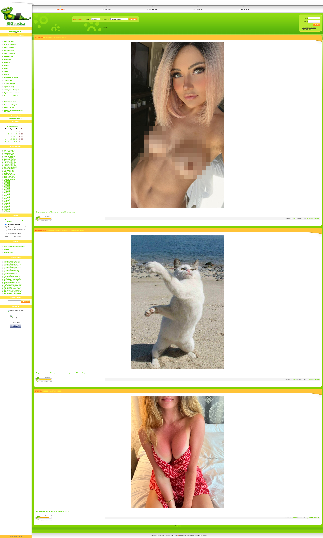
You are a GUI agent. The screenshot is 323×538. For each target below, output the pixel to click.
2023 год (7, 182)
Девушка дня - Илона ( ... (12, 270)
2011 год (7, 200)
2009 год (7, 203)
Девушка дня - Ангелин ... (13, 263)
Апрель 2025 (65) (10, 174)
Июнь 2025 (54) (9, 171)
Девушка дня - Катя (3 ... (12, 261)
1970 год (7, 211)
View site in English (10, 105)
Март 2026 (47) (9, 158)
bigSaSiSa (20, 536)
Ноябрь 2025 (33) (10, 164)
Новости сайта (9, 41)
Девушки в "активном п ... (13, 290)
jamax (295, 218)
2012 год (7, 199)
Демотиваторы (9, 53)
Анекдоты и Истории (11, 90)
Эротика (38, 37)
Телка (176, 535)
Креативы (7, 59)
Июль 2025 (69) (9, 170)
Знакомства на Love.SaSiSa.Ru (14, 246)
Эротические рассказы (12, 93)
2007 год (7, 206)
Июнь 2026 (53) (9, 153)
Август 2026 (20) (9, 150)
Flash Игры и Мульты (11, 77)
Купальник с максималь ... (13, 279)
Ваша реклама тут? (15, 31)
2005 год (7, 209)
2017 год (7, 191)
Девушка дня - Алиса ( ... (12, 287)
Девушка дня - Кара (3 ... (12, 267)
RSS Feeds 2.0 (9, 108)
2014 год (7, 196)
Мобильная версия (201, 535)
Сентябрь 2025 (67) (10, 167)
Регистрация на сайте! (309, 28)
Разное (6, 74)
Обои (6, 68)
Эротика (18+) (9, 86)
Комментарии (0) (314, 379)
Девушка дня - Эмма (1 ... (12, 293)
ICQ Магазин (8, 252)
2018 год (7, 190)
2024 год (7, 180)
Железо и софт (9, 83)
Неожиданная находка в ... (13, 291)
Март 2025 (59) (9, 176)
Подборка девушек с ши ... (13, 284)
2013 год (7, 197)
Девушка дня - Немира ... (12, 266)
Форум (6, 65)
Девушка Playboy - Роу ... (12, 281)
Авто (6, 71)
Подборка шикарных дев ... (13, 278)
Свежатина (161, 535)
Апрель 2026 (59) (10, 156)
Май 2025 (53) (8, 173)
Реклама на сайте (10, 102)
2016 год (7, 193)
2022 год (7, 183)
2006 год (7, 208)
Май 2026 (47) (8, 155)
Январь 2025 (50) (10, 179)
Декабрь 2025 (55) (10, 162)
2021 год (7, 185)
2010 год (7, 202)
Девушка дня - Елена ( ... (12, 273)
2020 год (7, 186)
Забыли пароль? (307, 29)
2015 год (7, 194)
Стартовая (153, 535)
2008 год (7, 205)
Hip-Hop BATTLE (10, 47)
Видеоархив (8, 56)
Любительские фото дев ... (13, 285)
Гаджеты (7, 62)
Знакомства (8, 80)
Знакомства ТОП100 (11, 96)
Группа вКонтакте (10, 44)
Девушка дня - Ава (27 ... (12, 264)
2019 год (7, 188)
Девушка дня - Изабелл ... (12, 275)
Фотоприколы (9, 50)
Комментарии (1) (314, 218)
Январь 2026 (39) (10, 161)
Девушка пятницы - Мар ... (13, 272)
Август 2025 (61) (9, 168)
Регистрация (169, 535)
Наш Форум (182, 535)
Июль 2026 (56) (9, 152)
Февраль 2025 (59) (10, 177)
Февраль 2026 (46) (10, 159)
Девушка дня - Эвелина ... (13, 276)
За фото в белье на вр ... (12, 282)
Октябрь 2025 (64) (10, 165)
